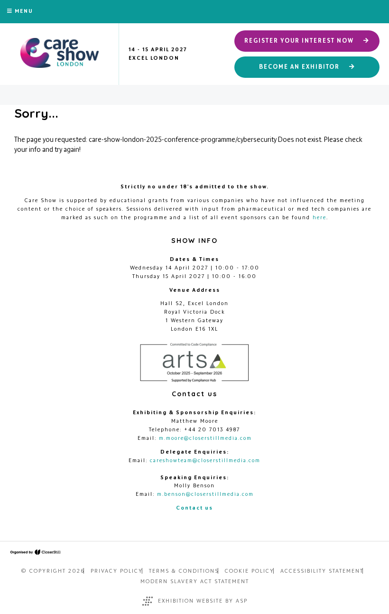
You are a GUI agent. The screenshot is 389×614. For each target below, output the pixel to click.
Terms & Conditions (184, 570)
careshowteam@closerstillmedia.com (205, 460)
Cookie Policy (249, 570)
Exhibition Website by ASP (203, 600)
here (319, 217)
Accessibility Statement (321, 570)
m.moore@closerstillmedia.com (205, 438)
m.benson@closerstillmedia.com (205, 494)
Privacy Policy (117, 570)
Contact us (194, 507)
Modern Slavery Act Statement (194, 581)
